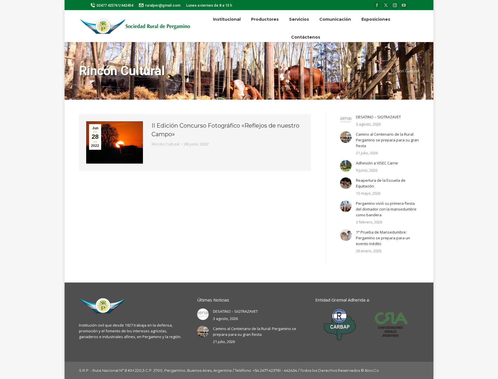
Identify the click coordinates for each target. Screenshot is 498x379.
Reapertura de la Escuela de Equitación (380, 183)
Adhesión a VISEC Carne (377, 163)
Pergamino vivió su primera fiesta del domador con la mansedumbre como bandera (386, 209)
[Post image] (346, 120)
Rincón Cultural (166, 144)
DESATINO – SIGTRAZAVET (378, 117)
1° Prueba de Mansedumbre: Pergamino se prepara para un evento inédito (383, 238)
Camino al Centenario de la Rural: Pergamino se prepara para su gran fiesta (387, 140)
